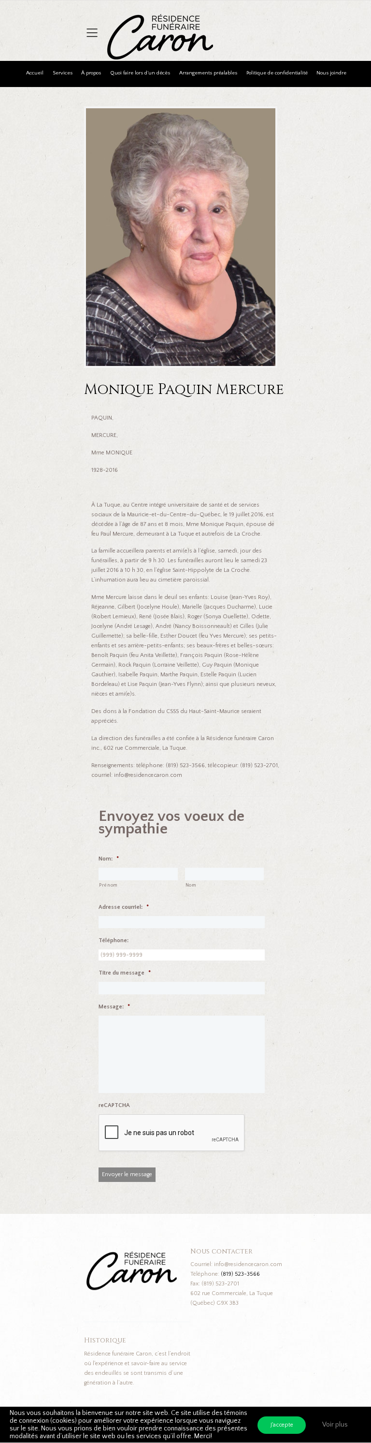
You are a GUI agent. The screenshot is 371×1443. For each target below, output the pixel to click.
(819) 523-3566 (240, 1274)
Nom (191, 885)
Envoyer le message (127, 1174)
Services (62, 73)
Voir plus (335, 1424)
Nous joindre (331, 73)
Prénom (108, 885)
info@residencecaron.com (248, 1264)
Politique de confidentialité (277, 73)
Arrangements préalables (208, 73)
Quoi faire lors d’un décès (140, 73)
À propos (91, 73)
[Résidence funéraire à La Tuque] (219, 19)
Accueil (34, 73)
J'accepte (282, 1425)
